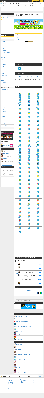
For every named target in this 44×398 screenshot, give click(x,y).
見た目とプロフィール (20, 36)
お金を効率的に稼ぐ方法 (4, 48)
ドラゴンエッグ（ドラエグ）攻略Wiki (35, 389)
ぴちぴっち (29, 158)
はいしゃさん (2, 109)
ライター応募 (40, 376)
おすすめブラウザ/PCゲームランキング (7, 164)
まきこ (20, 170)
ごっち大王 (29, 142)
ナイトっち (20, 221)
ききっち (20, 111)
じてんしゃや (2, 91)
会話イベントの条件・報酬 (4, 68)
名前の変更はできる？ (4, 71)
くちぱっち (29, 95)
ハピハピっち (37, 170)
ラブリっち (38, 150)
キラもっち (38, 213)
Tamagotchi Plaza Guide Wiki (5, 129)
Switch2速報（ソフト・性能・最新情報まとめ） (36, 378)
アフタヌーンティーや (4, 94)
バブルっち (29, 99)
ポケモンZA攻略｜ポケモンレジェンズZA (13, 378)
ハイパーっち (28, 103)
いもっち (38, 174)
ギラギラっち (19, 225)
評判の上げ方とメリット (4, 45)
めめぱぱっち (28, 174)
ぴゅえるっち (37, 107)
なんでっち (38, 221)
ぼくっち (20, 197)
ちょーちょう (37, 142)
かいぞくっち (37, 146)
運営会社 (29, 376)
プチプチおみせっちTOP (4, 37)
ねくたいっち (28, 205)
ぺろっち (29, 193)
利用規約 (9, 376)
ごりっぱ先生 (19, 166)
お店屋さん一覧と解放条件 (4, 89)
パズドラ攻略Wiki (22, 382)
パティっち (29, 213)
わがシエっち (19, 162)
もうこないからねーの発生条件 (5, 55)
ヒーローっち (28, 197)
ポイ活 (30, 1)
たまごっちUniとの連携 (4, 75)
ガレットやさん (3, 116)
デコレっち (38, 158)
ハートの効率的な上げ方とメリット (5, 52)
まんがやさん (2, 118)
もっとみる (11, 21)
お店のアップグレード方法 (4, 46)
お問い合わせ (25, 376)
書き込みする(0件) (29, 290)
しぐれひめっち (20, 158)
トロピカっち (37, 225)
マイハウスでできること (4, 59)
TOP (3, 5)
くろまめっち (37, 166)
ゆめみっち (20, 209)
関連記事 (18, 39)
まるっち (20, 138)
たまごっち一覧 (10, 5)
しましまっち (37, 111)
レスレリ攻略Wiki (10, 389)
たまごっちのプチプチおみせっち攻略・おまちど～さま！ (22, 296)
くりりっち (20, 130)
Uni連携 (24, 5)
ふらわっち (29, 150)
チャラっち (29, 217)
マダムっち (29, 221)
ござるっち (29, 107)
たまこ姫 (29, 138)
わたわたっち (37, 154)
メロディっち (19, 154)
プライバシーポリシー (14, 376)
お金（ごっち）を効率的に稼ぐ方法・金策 (8, 17)
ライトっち (20, 213)
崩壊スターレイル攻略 (10, 382)
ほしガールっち (20, 217)
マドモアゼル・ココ (29, 146)
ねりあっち (38, 103)
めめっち (38, 95)
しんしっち (29, 201)
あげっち (20, 201)
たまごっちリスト (3, 41)
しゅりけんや (2, 121)
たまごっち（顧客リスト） (19, 298)
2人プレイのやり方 (3, 57)
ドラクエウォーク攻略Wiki (11, 383)
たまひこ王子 (37, 138)
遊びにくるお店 (19, 37)
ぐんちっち (29, 130)
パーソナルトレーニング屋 (29, 76)
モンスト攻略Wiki (33, 382)
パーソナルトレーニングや (4, 111)
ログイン (42, 1)
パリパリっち (19, 233)
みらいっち (38, 217)
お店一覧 (18, 5)
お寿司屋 (20, 76)
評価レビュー (31, 5)
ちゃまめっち (28, 162)
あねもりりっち (38, 205)
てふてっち (38, 134)
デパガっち (29, 170)
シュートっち (37, 193)
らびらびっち (28, 134)
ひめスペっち (28, 154)
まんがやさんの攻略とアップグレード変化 (8, 19)
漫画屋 (20, 77)
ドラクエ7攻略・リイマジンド (11, 380)
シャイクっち (19, 103)
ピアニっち (38, 209)
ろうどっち (20, 142)
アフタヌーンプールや (4, 125)
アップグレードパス (3, 82)
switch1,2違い (3, 80)
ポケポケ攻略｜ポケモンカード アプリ (35, 380)
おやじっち (29, 225)
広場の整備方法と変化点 (4, 50)
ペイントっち (37, 201)
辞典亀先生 (38, 162)
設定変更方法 (2, 73)
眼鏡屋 (38, 76)
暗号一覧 (2, 43)
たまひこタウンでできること (4, 66)
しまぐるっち (28, 111)
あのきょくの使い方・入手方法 (5, 64)
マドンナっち (37, 197)
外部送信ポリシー (20, 376)
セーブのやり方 (3, 78)
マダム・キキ (19, 146)
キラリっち (29, 209)
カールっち (38, 130)
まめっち (20, 95)
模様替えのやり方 (3, 62)
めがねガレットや (3, 123)
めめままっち (19, 174)
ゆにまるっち (37, 99)
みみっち (20, 99)
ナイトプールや (3, 107)
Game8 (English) (33, 376)
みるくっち (20, 107)
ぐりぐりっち (19, 205)
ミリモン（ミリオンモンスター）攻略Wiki (24, 389)
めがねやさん (2, 114)
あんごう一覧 (39, 5)
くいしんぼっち (20, 193)
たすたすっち (19, 134)
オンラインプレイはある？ (4, 84)
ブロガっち (20, 150)
